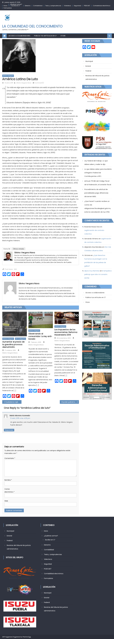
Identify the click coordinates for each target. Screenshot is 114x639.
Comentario (9, 458)
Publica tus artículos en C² (45, 36)
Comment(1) (39, 83)
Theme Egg (27, 637)
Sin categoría (20, 339)
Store (63, 36)
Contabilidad (37, 6)
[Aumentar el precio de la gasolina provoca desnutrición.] (14, 324)
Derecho (27, 6)
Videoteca (67, 6)
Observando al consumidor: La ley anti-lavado (40, 336)
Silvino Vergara (8, 76)
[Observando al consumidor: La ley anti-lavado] (40, 320)
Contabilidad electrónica (101, 6)
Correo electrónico (9, 490)
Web (6, 501)
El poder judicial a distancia (70, 402)
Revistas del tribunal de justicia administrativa (97, 77)
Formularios (8, 8)
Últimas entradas (18, 249)
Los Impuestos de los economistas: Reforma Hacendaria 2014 (65, 332)
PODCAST (87, 6)
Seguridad (77, 6)
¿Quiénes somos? (16, 4)
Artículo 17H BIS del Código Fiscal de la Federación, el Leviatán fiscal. (97, 183)
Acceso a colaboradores (19, 36)
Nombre (8, 480)
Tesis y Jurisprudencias (53, 6)
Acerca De (6, 249)
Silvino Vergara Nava (23, 83)
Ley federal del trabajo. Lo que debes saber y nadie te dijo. (96, 162)
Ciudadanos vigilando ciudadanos (13, 402)
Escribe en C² (15, 6)
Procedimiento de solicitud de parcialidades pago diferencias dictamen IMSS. (96, 193)
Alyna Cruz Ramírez (91, 271)
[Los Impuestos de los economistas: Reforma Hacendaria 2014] (66, 318)
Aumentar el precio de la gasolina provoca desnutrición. (13, 344)
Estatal (88, 66)
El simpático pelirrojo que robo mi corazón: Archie (98, 274)
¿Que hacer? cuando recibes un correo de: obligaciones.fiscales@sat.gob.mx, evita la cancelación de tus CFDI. (97, 206)
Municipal (89, 61)
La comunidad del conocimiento (32, 26)
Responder (9, 430)
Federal (88, 71)
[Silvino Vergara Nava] (8, 256)
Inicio (5, 6)
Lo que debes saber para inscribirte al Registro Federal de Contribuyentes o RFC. (98, 172)
